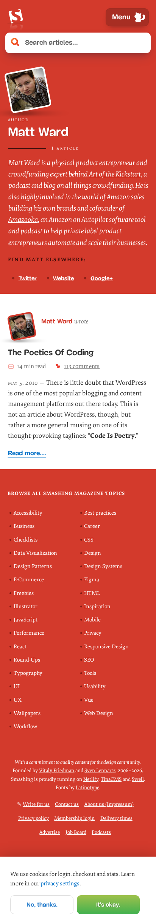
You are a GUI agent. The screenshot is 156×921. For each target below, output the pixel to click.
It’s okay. (108, 904)
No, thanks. (42, 904)
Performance (29, 633)
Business (24, 526)
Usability (95, 686)
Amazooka (23, 219)
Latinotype (87, 787)
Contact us (67, 804)
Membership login (74, 818)
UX (18, 700)
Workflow (25, 726)
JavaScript (25, 620)
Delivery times (116, 818)
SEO (89, 660)
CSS (89, 540)
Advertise (49, 832)
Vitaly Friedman (56, 770)
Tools (90, 673)
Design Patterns (33, 566)
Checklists (25, 540)
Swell (138, 779)
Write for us (36, 804)
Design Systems (103, 566)
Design (92, 553)
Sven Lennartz (99, 770)
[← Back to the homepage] (15, 17)
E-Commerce (29, 579)
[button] (140, 42)
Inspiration (97, 606)
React (20, 646)
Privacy (92, 633)
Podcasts (101, 832)
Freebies (24, 593)
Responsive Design (106, 646)
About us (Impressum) (109, 804)
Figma (91, 579)
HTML (92, 593)
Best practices (100, 513)
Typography (28, 673)
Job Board (76, 832)
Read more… (27, 453)
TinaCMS (111, 779)
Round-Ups (27, 660)
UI (17, 686)
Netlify (90, 779)
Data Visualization (35, 553)
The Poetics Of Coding (51, 352)
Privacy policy (33, 818)
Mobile (92, 620)
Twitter (28, 278)
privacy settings (60, 883)
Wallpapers (27, 713)
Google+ (101, 278)
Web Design (98, 713)
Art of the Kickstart (115, 174)
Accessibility (28, 513)
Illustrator (25, 606)
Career (92, 526)
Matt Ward (56, 321)
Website (63, 278)
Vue (89, 700)
